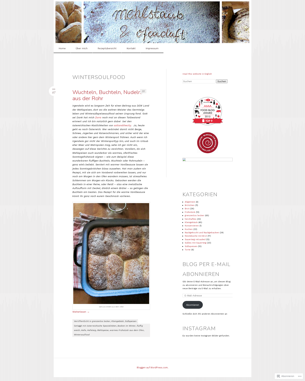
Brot (187, 208)
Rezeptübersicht (107, 48)
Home (62, 48)
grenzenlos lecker (101, 321)
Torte (187, 249)
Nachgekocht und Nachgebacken (202, 232)
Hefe (83, 330)
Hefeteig (91, 330)
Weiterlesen (80, 311)
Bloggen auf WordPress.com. (152, 367)
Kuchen (189, 229)
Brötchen (190, 205)
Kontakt (131, 48)
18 (143, 91)
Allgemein (190, 202)
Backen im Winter (127, 326)
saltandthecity (122, 125)
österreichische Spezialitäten (101, 326)
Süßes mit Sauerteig (195, 243)
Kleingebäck (117, 321)
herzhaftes (190, 219)
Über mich (82, 48)
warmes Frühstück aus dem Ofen (127, 330)
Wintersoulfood (81, 334)
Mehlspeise (103, 330)
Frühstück (190, 212)
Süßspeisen (130, 321)
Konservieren (192, 225)
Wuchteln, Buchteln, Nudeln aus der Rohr (106, 95)
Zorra (98, 117)
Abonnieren (192, 304)
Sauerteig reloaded (195, 239)
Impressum (152, 48)
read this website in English (197, 74)
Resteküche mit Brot (196, 236)
